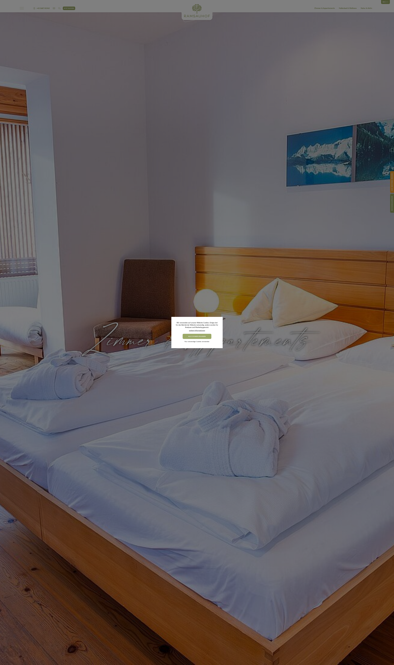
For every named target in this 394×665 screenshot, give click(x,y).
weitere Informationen (197, 330)
